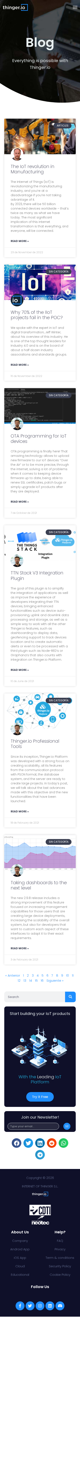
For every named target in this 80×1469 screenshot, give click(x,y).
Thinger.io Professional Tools (35, 743)
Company (20, 1240)
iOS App (20, 1257)
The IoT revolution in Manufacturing (32, 169)
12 (19, 980)
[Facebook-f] (20, 1305)
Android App (20, 1249)
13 (24, 980)
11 (73, 975)
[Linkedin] (49, 1305)
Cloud (20, 1266)
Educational (20, 1274)
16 (42, 980)
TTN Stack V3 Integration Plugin (37, 575)
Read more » (20, 241)
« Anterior (12, 975)
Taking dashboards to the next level (39, 885)
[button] (16, 1143)
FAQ (60, 1240)
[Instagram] (40, 1305)
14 (30, 980)
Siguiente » (55, 980)
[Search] (70, 997)
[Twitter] (30, 1305)
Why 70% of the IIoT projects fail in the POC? (37, 315)
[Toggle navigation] (75, 7)
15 (36, 980)
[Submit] (66, 1126)
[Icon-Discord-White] (59, 1305)
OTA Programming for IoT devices (39, 438)
